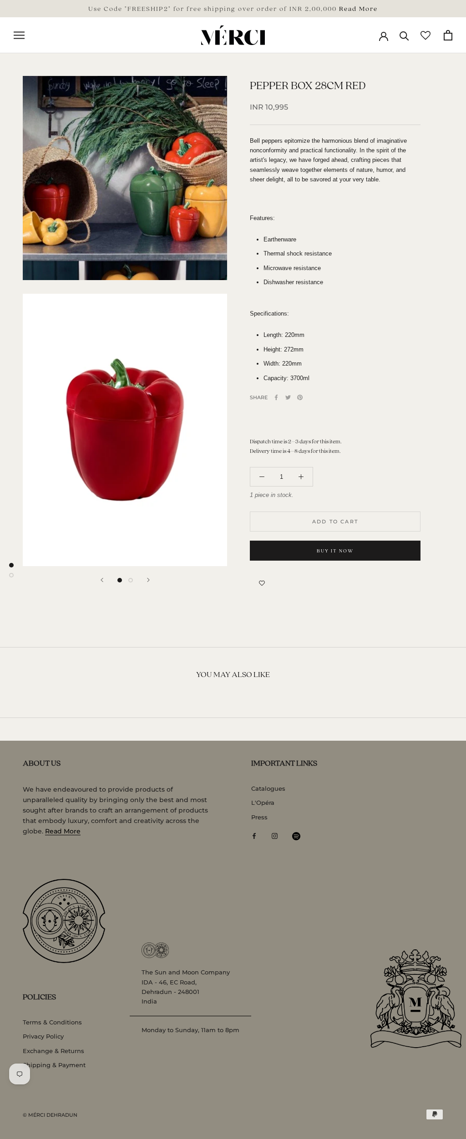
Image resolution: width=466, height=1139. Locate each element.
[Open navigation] (19, 35)
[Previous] (102, 580)
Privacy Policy (43, 1036)
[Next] (148, 580)
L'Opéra (262, 802)
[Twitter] (288, 397)
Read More (358, 8)
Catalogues (268, 788)
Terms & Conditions (52, 1022)
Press (259, 817)
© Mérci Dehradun (50, 1115)
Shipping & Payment (54, 1065)
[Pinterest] (300, 397)
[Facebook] (276, 397)
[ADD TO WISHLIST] (262, 583)
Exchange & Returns (53, 1050)
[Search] (404, 35)
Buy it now (335, 550)
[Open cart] (448, 35)
